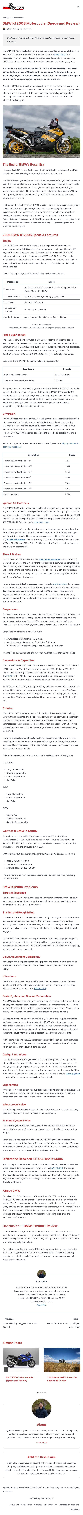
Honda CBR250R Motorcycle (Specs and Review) (63, 1323)
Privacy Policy (50, 1505)
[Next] (77, 1369)
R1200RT (10, 676)
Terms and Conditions (69, 1505)
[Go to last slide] (6, 1369)
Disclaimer (74, 1509)
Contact (38, 1505)
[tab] (37, 1392)
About (12, 1505)
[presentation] (21, 1360)
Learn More (41, 1442)
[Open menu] (78, 6)
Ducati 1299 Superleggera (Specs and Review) (20, 1323)
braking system (60, 584)
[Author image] (4, 29)
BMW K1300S (60, 54)
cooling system (73, 1073)
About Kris (41, 1305)
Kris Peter (11, 29)
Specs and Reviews (24, 29)
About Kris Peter (24, 1505)
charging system (41, 522)
